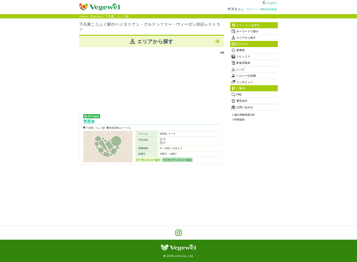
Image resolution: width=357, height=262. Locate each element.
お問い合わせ (244, 107)
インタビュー (244, 82)
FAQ (239, 94)
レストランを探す (248, 25)
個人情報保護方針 (244, 114)
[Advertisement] (151, 82)
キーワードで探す (247, 31)
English (272, 3)
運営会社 (241, 100)
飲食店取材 (243, 63)
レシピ (240, 69)
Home (83, 16)
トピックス (243, 56)
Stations (96, 16)
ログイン (252, 9)
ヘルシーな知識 (246, 75)
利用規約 (239, 119)
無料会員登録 (268, 9)
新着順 (240, 50)
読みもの (242, 44)
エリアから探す (246, 37)
